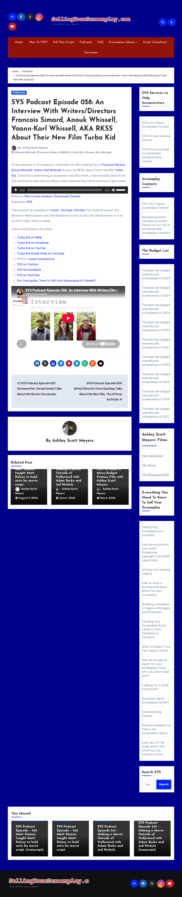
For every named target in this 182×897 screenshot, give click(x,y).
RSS (29, 202)
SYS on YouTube (28, 275)
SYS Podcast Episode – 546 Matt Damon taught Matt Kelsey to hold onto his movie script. (26, 473)
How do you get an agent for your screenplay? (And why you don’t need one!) (155, 667)
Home (19, 42)
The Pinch (149, 465)
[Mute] (113, 190)
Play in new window (38, 196)
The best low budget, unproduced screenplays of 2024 (156, 291)
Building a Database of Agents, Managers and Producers (156, 608)
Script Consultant (155, 42)
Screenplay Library (122, 42)
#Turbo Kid (77, 152)
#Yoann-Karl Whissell (98, 152)
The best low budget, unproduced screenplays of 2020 (156, 360)
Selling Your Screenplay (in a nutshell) (153, 531)
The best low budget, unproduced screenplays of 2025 (156, 274)
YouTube (66, 210)
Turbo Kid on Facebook (33, 243)
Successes (91, 52)
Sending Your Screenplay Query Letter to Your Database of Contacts (154, 629)
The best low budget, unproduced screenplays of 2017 (156, 412)
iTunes (54, 210)
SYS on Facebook (29, 269)
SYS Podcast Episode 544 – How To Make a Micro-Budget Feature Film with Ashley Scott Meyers (110, 473)
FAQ (100, 42)
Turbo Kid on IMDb (29, 237)
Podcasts (85, 42)
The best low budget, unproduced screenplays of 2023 (156, 309)
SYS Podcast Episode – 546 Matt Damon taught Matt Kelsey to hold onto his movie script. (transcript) (30, 838)
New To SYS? (38, 42)
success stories (152, 754)
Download (61, 196)
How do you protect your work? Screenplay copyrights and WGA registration (156, 552)
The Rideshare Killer (155, 474)
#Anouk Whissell (25, 152)
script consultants (42, 259)
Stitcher (79, 210)
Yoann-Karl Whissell (47, 170)
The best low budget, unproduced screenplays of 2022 (156, 326)
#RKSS (64, 152)
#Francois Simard (47, 152)
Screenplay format (155, 702)
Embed (75, 196)
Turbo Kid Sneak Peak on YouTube (40, 253)
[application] (69, 190)
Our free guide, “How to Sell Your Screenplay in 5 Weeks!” (57, 280)
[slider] (121, 189)
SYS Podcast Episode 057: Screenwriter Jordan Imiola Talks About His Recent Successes (39, 389)
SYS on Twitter (27, 264)
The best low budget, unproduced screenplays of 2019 (156, 378)
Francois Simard (113, 164)
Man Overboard (152, 456)
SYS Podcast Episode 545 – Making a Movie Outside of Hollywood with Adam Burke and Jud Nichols (68, 473)
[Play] (16, 190)
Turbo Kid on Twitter (31, 248)
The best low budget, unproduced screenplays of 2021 (156, 343)
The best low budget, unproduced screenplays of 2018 (156, 395)
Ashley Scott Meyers (35, 147)
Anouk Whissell (21, 170)
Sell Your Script (63, 42)
